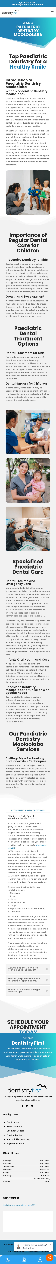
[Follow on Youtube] (32, 1106)
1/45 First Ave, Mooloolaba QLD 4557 (19, 1205)
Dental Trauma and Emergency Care (20, 582)
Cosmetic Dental (15, 1130)
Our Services (13, 1122)
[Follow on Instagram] (27, 1106)
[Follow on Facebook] (22, 1106)
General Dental (14, 1126)
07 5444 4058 (28, 2)
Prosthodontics (14, 1135)
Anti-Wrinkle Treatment (18, 1139)
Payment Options (15, 1143)
